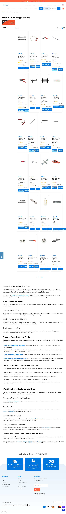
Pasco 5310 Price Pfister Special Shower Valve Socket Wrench (56, 140)
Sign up (37, 490)
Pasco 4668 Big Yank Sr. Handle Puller (45, 220)
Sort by (17, 27)
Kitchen (4, 478)
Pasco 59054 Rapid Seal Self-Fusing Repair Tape (44, 259)
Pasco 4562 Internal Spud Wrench (33, 99)
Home (3, 12)
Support (20, 480)
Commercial (5, 482)
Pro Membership (22, 482)
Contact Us (21, 488)
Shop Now (40, 1)
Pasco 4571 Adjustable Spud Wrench (33, 180)
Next (42, 277)
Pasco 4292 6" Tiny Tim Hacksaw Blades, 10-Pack (56, 57)
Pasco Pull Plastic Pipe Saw (32, 257)
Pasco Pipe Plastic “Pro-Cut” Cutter (13, 354)
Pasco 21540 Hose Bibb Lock (21, 257)
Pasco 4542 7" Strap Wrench (43, 139)
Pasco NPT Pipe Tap (56, 220)
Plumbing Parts (6, 484)
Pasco (19, 59)
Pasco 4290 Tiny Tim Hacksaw (45, 55)
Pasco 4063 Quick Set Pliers (56, 98)
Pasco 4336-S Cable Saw (21, 139)
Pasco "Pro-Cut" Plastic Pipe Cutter (21, 99)
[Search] (58, 8)
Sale (41, 8)
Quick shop (21, 68)
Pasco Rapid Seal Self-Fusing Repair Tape (15, 358)
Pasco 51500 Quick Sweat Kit (33, 55)
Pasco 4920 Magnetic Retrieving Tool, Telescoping (32, 140)
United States (58, 502)
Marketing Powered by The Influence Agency (14, 505)
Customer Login (22, 486)
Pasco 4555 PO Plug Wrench (45, 179)
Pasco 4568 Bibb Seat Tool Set (22, 219)
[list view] (64, 28)
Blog (19, 484)
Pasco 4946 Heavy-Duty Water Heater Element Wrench (56, 259)
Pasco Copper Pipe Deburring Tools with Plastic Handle (21, 180)
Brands (20, 478)
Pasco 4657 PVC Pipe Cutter (56, 179)
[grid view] (62, 28)
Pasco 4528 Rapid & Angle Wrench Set (21, 56)
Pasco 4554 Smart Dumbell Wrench (33, 220)
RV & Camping (5, 486)
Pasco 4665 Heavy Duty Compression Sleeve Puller (44, 99)
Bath (3, 480)
